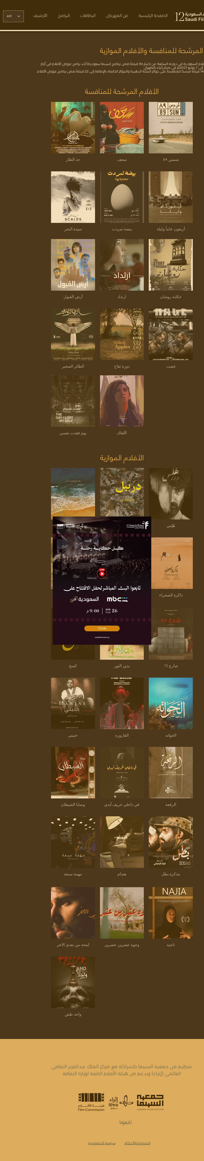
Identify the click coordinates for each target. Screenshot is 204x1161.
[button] (102, 628)
